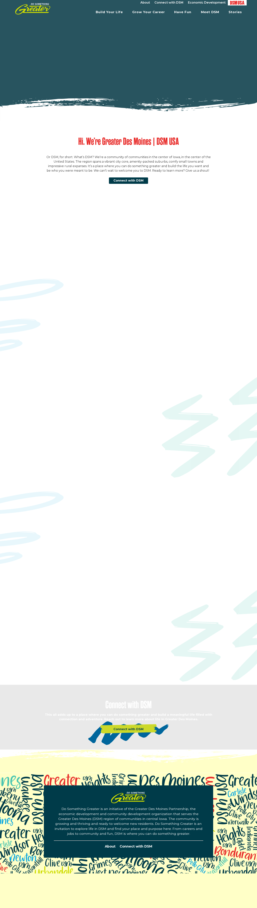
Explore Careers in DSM (173, 475)
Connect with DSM (128, 180)
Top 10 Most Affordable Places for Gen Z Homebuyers (73, 538)
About (110, 846)
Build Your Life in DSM (68, 364)
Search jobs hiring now (167, 456)
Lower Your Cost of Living (71, 570)
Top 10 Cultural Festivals (186, 662)
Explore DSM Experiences (174, 676)
